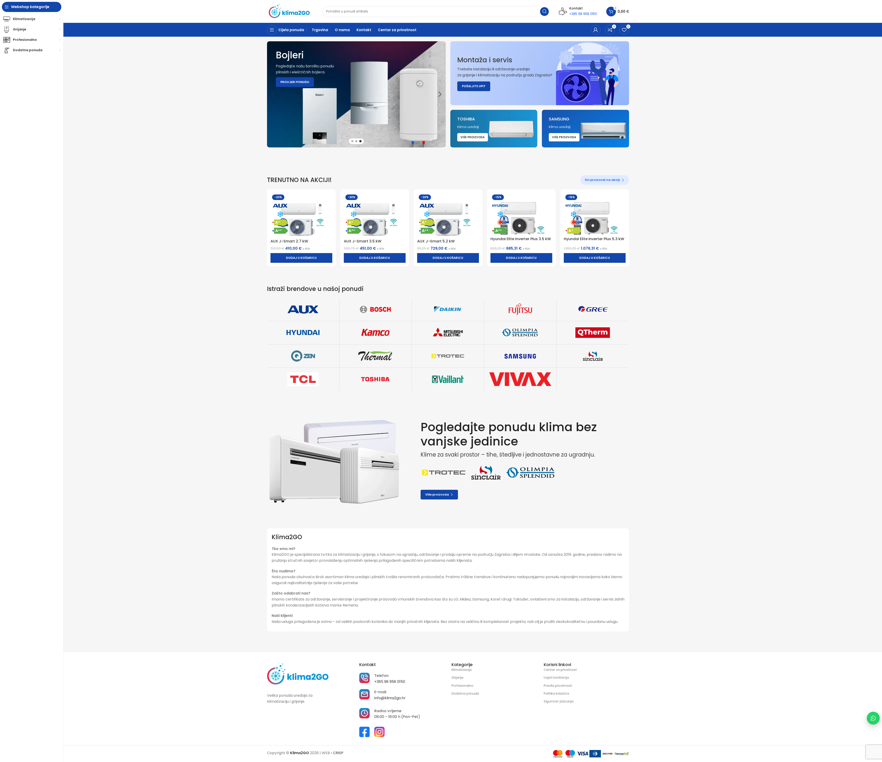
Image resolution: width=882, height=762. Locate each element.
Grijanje (457, 677)
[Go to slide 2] (356, 141)
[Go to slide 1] (352, 141)
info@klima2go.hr (390, 698)
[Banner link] (539, 73)
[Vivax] (520, 379)
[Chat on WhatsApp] (873, 718)
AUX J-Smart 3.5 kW (362, 241)
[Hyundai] (303, 332)
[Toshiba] (375, 379)
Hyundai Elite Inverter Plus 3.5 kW (520, 239)
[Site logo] (290, 11)
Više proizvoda (437, 494)
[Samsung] (520, 356)
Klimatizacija (461, 669)
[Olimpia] (520, 332)
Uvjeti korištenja (556, 677)
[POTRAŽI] (544, 11)
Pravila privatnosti (558, 685)
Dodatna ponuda (465, 693)
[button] (273, 94)
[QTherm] (593, 332)
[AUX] (303, 309)
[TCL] (303, 379)
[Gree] (593, 309)
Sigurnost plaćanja (558, 701)
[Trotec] (448, 356)
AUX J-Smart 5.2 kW (436, 241)
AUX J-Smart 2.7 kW (289, 241)
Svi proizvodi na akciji (602, 180)
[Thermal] (375, 356)
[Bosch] (375, 309)
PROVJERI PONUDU (294, 82)
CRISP (338, 753)
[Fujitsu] (520, 309)
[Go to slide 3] (360, 141)
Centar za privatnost (560, 669)
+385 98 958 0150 (583, 14)
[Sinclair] (593, 356)
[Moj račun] (595, 29)
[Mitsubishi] (448, 332)
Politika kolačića (556, 693)
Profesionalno (462, 685)
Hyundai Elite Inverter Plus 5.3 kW (594, 239)
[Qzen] (303, 356)
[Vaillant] (448, 379)
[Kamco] (375, 332)
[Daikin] (448, 309)
